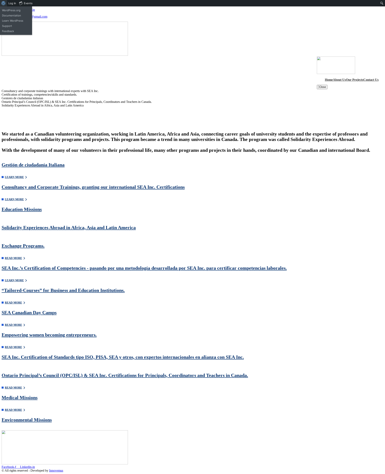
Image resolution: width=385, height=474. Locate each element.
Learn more (14, 177)
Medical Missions (19, 397)
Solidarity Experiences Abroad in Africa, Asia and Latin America (69, 227)
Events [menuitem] (28, 3)
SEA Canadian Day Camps (29, 312)
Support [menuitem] (7, 25)
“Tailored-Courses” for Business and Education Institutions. (63, 290)
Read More (13, 387)
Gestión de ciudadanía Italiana (33, 164)
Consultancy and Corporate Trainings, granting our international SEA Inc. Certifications (93, 187)
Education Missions (22, 209)
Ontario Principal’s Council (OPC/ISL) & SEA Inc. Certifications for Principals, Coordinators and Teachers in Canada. (125, 375)
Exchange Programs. (23, 245)
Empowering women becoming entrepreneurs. (49, 334)
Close (322, 86)
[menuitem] (3, 3)
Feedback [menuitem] (8, 31)
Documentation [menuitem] (11, 15)
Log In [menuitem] (12, 3)
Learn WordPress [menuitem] (12, 20)
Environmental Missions (27, 419)
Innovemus (56, 470)
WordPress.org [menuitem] (11, 10)
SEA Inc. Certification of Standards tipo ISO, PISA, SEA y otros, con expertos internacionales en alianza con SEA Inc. (123, 357)
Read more (13, 258)
